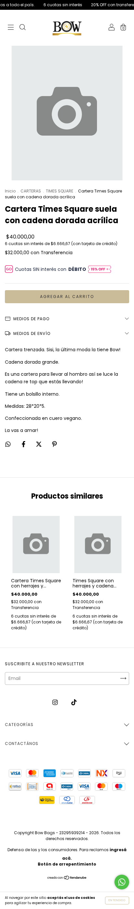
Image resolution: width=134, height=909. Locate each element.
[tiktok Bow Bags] (74, 702)
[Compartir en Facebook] (24, 444)
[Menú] (10, 28)
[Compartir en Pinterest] (54, 444)
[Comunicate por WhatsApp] (121, 882)
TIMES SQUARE (59, 191)
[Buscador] (22, 28)
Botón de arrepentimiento (67, 864)
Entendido (117, 900)
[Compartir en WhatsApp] (8, 444)
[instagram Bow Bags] (56, 702)
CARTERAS (30, 191)
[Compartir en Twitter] (39, 444)
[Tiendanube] (67, 878)
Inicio (10, 191)
